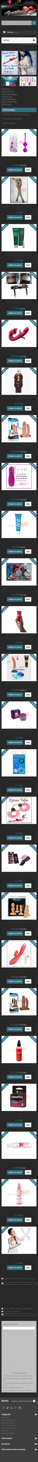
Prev (27, 71)
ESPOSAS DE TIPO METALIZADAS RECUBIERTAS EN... (19, 827)
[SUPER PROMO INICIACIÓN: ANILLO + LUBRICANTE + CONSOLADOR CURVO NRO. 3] (19, 667)
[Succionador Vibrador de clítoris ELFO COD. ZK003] (19, 476)
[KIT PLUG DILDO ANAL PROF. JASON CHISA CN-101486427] (19, 906)
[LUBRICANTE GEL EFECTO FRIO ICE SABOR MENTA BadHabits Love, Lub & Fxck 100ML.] (19, 237)
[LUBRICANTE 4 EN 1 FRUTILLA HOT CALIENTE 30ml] (19, 619)
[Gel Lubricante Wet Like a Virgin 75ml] (19, 1192)
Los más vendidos (12, 118)
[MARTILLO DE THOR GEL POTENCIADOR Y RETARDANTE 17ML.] (19, 572)
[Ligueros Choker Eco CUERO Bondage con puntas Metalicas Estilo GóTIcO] (19, 285)
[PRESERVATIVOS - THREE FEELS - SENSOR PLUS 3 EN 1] (19, 1097)
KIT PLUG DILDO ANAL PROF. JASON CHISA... (19, 923)
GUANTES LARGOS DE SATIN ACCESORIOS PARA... (19, 1257)
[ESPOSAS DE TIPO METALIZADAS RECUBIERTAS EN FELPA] (19, 810)
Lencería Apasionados (9, 1425)
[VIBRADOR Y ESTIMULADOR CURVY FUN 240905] (19, 333)
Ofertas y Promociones (9, 1428)
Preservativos (6, 1417)
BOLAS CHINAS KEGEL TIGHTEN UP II (19, 159)
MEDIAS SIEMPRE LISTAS (19, 206)
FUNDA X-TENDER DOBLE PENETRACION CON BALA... (19, 1019)
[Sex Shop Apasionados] (19, 11)
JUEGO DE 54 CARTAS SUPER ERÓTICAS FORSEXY (19, 875)
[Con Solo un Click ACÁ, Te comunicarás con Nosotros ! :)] (19, 1279)
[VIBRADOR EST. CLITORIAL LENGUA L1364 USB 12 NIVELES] (19, 953)
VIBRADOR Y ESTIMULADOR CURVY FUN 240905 (19, 350)
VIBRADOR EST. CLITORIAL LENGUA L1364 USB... (19, 971)
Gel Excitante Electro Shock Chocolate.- (19, 397)
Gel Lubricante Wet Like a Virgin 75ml (19, 1209)
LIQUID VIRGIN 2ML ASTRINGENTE (19, 1161)
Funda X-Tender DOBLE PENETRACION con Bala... (19, 446)
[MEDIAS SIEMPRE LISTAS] (19, 190)
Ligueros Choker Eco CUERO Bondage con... (19, 303)
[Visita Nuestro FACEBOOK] (19, 1311)
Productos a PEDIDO (8, 1433)
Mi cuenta (6, 1444)
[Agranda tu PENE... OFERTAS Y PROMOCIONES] (19, 1308)
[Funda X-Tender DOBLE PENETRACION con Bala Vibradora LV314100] (19, 428)
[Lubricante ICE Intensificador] (19, 524)
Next (32, 71)
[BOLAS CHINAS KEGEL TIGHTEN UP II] (19, 142)
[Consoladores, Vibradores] (28, 81)
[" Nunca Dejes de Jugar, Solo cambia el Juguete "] (19, 2)
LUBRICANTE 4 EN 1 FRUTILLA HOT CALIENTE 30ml (19, 637)
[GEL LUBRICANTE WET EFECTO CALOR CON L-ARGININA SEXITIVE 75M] (19, 1049)
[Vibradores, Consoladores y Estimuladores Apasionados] (19, 63)
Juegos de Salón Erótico (9, 1420)
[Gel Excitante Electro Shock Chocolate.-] (19, 381)
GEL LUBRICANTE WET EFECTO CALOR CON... (19, 1067)
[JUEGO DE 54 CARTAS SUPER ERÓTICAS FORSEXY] (19, 858)
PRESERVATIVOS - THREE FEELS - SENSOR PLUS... (19, 1114)
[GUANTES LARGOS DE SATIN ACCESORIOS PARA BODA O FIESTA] (19, 1240)
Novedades (9, 123)
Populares (9, 110)
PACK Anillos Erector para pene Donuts (19, 779)
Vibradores (5, 1431)
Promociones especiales (16, 114)
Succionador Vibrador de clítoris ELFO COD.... (19, 494)
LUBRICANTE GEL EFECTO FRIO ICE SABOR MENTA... (19, 255)
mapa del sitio (31, 44)
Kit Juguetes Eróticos (8, 1423)
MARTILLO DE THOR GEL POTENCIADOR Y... (19, 589)
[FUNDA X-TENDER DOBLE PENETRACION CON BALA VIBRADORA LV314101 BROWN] (19, 1001)
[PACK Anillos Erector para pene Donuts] (19, 762)
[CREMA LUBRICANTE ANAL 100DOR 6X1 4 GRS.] (19, 715)
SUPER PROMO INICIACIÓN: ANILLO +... (19, 684)
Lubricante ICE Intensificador (19, 540)
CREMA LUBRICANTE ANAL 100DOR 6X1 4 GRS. (19, 732)
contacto (23, 44)
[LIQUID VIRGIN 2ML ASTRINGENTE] (19, 1145)
